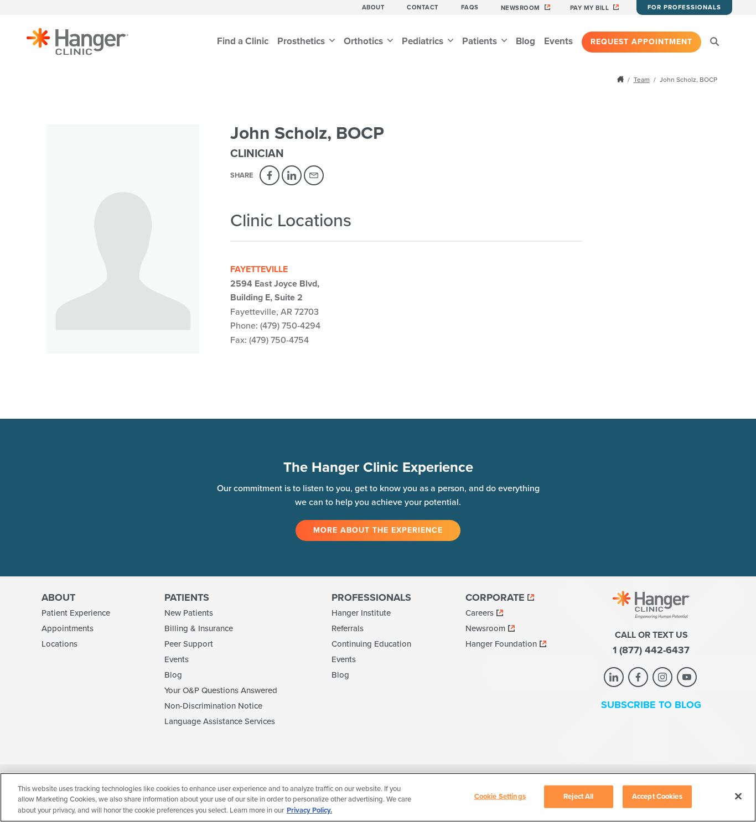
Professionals (371, 597)
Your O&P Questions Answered (220, 690)
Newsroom (520, 8)
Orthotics (364, 41)
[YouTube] (687, 677)
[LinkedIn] (292, 175)
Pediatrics (424, 41)
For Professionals (684, 7)
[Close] (738, 796)
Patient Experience (76, 613)
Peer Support (188, 644)
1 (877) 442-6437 (651, 650)
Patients (480, 41)
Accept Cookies (657, 796)
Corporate (495, 597)
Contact (423, 7)
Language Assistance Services (219, 721)
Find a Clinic (242, 41)
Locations (59, 644)
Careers (479, 613)
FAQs (470, 7)
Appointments (68, 628)
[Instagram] (662, 677)
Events (558, 41)
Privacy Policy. (309, 810)
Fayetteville (259, 269)
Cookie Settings (500, 796)
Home (621, 79)
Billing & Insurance (198, 628)
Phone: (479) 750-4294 (275, 325)
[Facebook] (269, 175)
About (373, 7)
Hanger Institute (361, 613)
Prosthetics (302, 41)
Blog (525, 41)
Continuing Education (371, 644)
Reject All (578, 796)
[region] (378, 797)
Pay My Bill (589, 8)
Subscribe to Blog (651, 705)
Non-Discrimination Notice (213, 706)
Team (642, 80)
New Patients (188, 613)
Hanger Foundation (501, 644)
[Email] (314, 175)
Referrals (348, 628)
